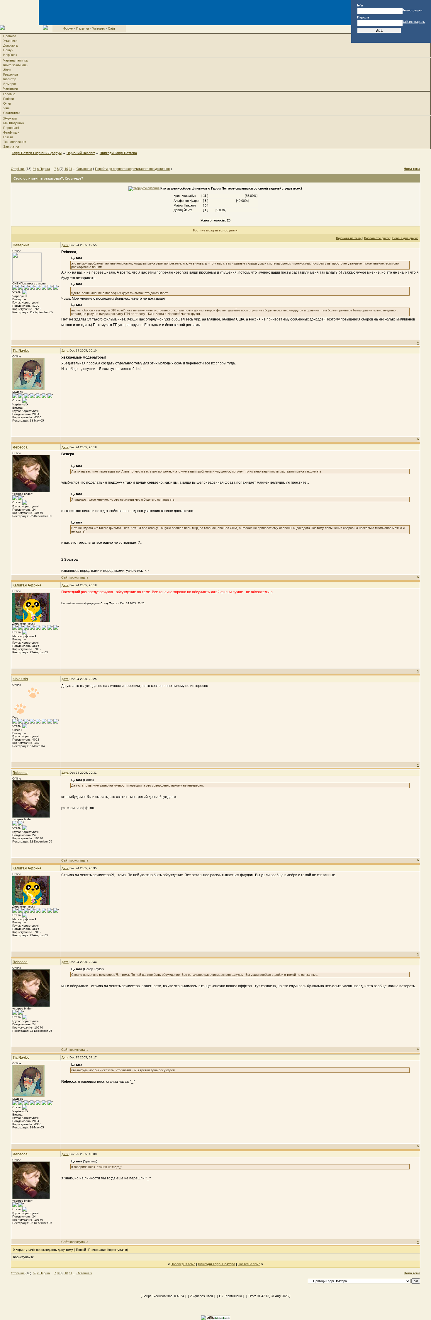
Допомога (10, 45)
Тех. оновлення (14, 142)
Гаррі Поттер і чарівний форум (37, 153)
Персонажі (11, 127)
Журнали (10, 118)
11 (70, 168)
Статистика (11, 113)
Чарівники (10, 88)
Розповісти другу (377, 238)
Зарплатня (11, 146)
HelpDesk (10, 55)
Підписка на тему (349, 238)
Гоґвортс (98, 28)
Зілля (7, 69)
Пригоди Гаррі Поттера (118, 153)
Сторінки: (18, 168)
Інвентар (9, 79)
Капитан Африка (27, 585)
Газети (8, 137)
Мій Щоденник (13, 123)
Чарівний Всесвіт (81, 153)
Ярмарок (9, 84)
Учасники (10, 40)
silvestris (20, 679)
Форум (68, 28)
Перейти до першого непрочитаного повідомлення (132, 168)
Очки (7, 103)
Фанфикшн (11, 132)
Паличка (82, 28)
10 (66, 168)
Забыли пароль (413, 21)
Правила (9, 36)
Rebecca (20, 447)
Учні (6, 108)
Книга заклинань (15, 65)
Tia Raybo (21, 351)
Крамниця (10, 74)
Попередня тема (183, 1264)
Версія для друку (405, 238)
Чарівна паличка (15, 60)
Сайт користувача (74, 577)
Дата (65, 245)
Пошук (8, 50)
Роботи (8, 98)
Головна (9, 94)
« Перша (43, 168)
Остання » (84, 168)
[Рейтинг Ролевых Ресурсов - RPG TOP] (218, 1317)
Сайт (111, 28)
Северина (21, 245)
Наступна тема (249, 1264)
